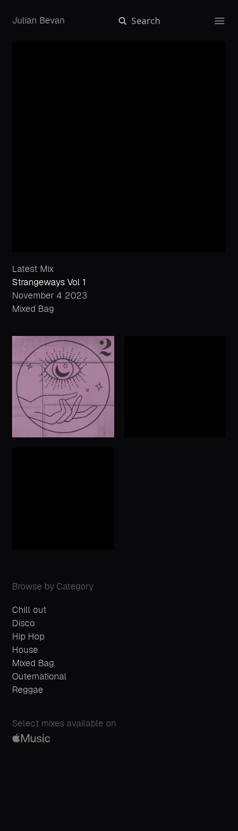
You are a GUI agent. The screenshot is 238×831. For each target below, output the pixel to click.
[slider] (73, 811)
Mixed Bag (33, 663)
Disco (23, 623)
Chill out (29, 609)
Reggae (27, 689)
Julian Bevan (38, 20)
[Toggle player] (215, 768)
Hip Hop (28, 636)
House (25, 649)
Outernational (39, 676)
